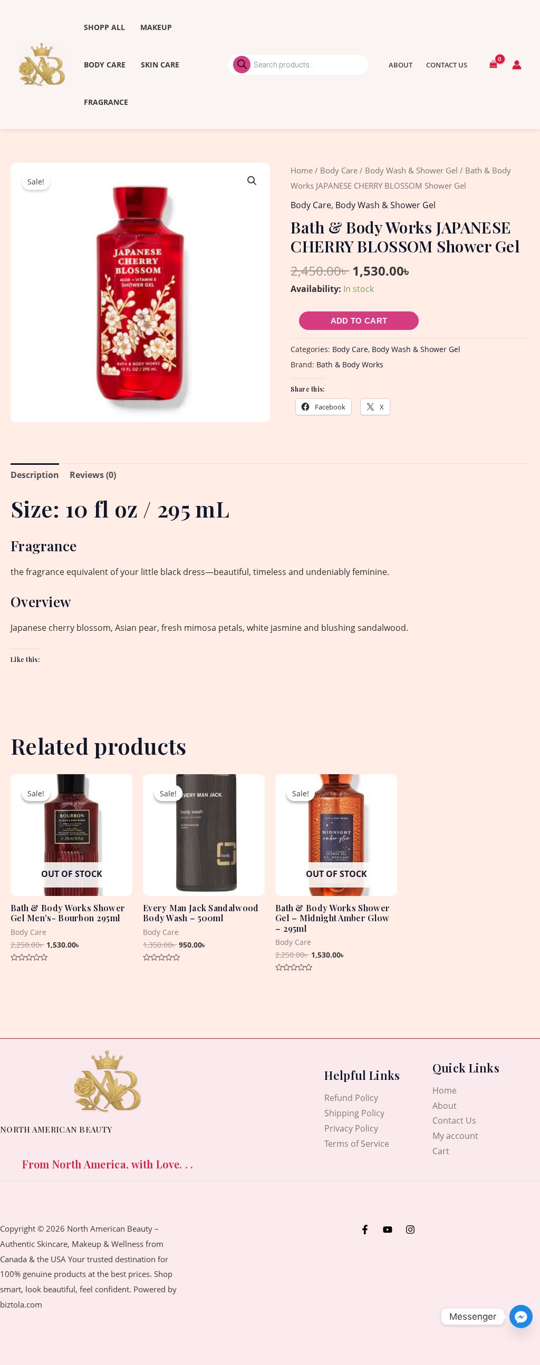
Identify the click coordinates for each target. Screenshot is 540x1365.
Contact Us (446, 65)
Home (302, 170)
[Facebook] (365, 1229)
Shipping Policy (354, 1113)
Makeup (156, 27)
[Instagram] (410, 1229)
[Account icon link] (517, 65)
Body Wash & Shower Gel (411, 170)
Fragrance (106, 102)
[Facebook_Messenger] (521, 1316)
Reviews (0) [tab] (93, 475)
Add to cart (359, 320)
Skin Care (160, 65)
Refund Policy (351, 1098)
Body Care (105, 65)
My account (455, 1136)
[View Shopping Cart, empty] (493, 65)
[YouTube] (387, 1229)
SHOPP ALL (104, 27)
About (400, 65)
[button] (252, 180)
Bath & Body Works (349, 364)
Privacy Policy (351, 1128)
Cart (440, 1151)
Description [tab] (35, 475)
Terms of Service (356, 1143)
